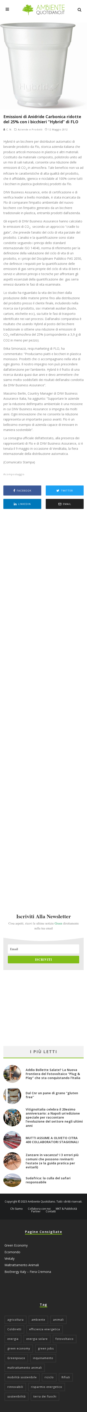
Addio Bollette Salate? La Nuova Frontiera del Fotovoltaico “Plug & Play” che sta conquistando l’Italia (53, 1074)
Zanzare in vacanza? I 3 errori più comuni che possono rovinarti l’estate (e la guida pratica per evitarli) (52, 1161)
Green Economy (16, 1245)
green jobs (46, 1348)
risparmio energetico (46, 1387)
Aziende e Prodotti (30, 129)
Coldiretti (14, 1329)
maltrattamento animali (24, 1368)
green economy (18, 1348)
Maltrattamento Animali (21, 1265)
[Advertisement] (43, 705)
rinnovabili (15, 1387)
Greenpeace (16, 1358)
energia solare (37, 1339)
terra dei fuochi (44, 1396)
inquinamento (43, 1358)
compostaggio (15, 474)
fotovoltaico (65, 1339)
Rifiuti (66, 1377)
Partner (36, 1211)
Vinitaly (9, 1258)
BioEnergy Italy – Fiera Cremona (27, 1272)
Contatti (51, 1211)
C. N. (8, 129)
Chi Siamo (16, 1208)
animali (58, 1320)
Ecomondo (12, 1252)
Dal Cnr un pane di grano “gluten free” (52, 1095)
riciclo (49, 1377)
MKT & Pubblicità (66, 1208)
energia (13, 1339)
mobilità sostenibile (22, 1377)
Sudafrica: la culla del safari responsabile (48, 1180)
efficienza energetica (44, 1329)
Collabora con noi (39, 1208)
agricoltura (15, 1320)
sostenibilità (16, 1396)
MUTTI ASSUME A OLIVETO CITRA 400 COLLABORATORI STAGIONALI (52, 1140)
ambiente (38, 1320)
